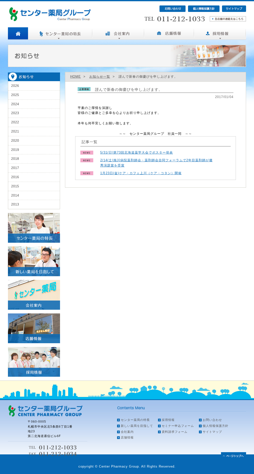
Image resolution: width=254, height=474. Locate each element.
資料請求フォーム (175, 432)
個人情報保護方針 (215, 426)
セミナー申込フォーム (178, 426)
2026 (15, 86)
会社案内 (127, 432)
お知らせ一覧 (99, 76)
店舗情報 (127, 437)
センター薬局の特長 (135, 420)
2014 (15, 195)
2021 (15, 131)
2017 (15, 168)
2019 (15, 150)
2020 (15, 140)
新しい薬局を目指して (137, 426)
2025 (15, 95)
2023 (15, 113)
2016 (15, 177)
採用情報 (168, 420)
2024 (15, 104)
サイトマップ (212, 432)
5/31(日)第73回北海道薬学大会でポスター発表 (136, 152)
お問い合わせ (212, 420)
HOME (75, 76)
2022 (15, 122)
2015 (15, 186)
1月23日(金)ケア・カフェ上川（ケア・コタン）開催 (141, 173)
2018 (15, 159)
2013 (15, 204)
